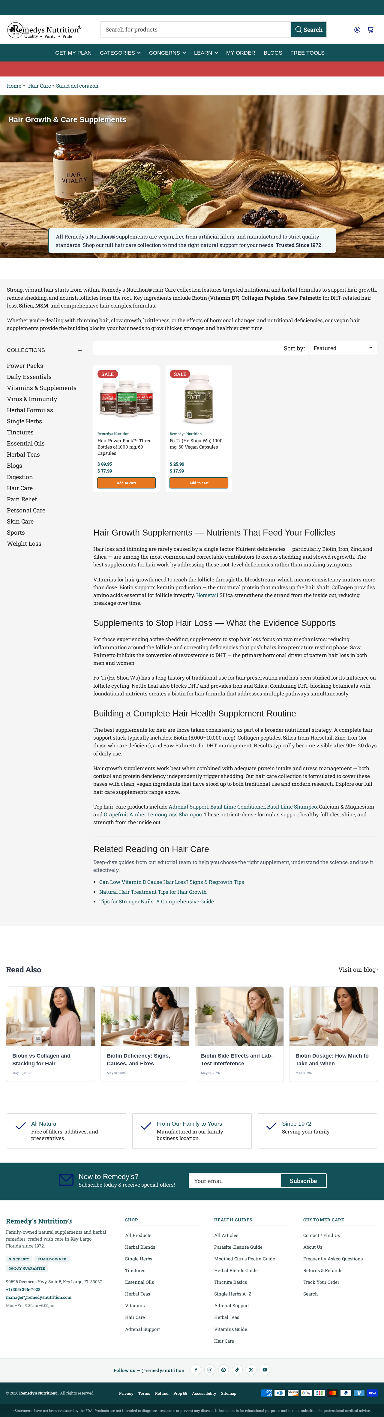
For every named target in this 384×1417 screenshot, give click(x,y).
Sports (16, 532)
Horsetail (207, 595)
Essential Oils (26, 443)
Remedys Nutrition (114, 433)
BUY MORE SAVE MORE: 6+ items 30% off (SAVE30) (192, 69)
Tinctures (20, 432)
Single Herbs (24, 421)
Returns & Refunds (322, 1270)
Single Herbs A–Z (232, 1294)
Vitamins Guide (230, 1329)
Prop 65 (180, 1393)
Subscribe (303, 1180)
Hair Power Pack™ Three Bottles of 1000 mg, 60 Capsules (125, 446)
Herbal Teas (23, 454)
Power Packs (25, 365)
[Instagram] (209, 1369)
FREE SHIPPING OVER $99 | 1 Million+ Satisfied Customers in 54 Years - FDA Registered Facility (192, 7)
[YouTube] (265, 1369)
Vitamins (135, 1305)
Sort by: (294, 348)
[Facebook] (195, 1369)
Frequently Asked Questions (333, 1259)
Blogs (273, 53)
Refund (162, 1393)
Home (14, 85)
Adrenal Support (188, 806)
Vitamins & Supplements (41, 388)
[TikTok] (237, 1369)
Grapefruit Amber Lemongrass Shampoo (153, 814)
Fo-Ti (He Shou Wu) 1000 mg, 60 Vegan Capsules (196, 443)
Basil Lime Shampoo (292, 806)
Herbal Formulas (30, 410)
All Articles (226, 1235)
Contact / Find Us (321, 1235)
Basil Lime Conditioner (237, 806)
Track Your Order (321, 1282)
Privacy (126, 1393)
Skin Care (20, 521)
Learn (203, 53)
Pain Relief (22, 499)
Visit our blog (357, 969)
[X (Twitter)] (251, 1369)
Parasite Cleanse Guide (238, 1247)
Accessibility (204, 1393)
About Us (312, 1247)
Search (310, 1294)
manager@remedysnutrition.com (38, 1297)
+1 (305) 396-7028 (23, 1289)
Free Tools (307, 53)
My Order (240, 53)
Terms (144, 1393)
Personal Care (26, 510)
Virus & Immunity (32, 399)
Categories (117, 53)
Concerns (164, 53)
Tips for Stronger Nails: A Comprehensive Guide (156, 901)
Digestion (20, 477)
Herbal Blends (140, 1247)
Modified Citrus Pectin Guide (244, 1259)
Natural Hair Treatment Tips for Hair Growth (153, 891)
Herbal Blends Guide (236, 1270)
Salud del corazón (77, 85)
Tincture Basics (230, 1282)
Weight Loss (24, 543)
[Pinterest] (223, 1369)
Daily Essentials (29, 376)
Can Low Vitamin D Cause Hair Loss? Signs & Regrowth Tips (171, 881)
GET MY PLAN (73, 53)
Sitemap (228, 1393)
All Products (138, 1235)
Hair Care (39, 85)
